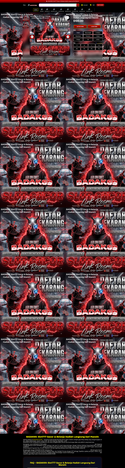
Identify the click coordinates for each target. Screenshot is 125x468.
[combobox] (57, 5)
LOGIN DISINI (94, 26)
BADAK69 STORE (37, 439)
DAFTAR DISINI (80, 26)
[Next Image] (68, 37)
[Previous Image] (32, 37)
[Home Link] (32, 5)
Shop (24, 5)
